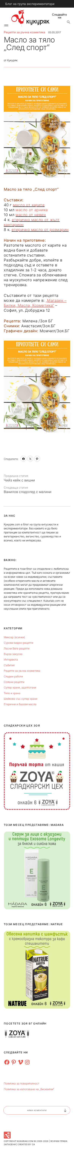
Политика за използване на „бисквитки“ (29, 1089)
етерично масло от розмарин (40, 229)
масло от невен (31, 215)
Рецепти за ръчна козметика (24, 32)
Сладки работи (13, 676)
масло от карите (29, 205)
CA (33, 1144)
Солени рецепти (14, 682)
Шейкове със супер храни (20, 698)
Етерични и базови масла (20, 704)
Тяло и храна (12, 693)
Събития (9, 665)
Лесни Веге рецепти (16, 648)
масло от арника (32, 210)
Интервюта (11, 659)
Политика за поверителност (21, 1083)
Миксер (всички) (14, 637)
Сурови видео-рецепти (18, 642)
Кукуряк (12, 60)
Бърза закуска (13, 654)
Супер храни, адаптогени (20, 687)
